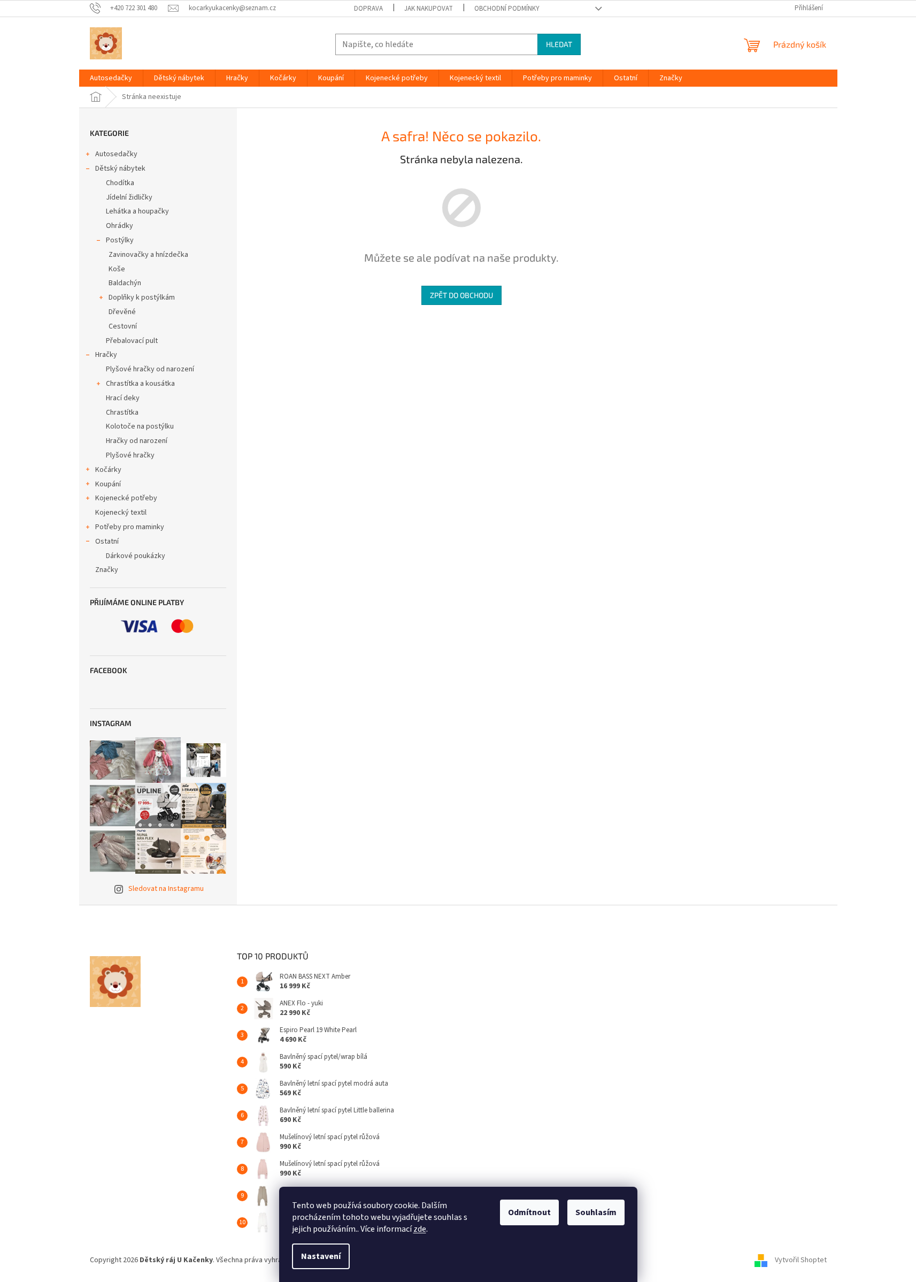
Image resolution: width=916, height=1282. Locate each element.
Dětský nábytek (120, 168)
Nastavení (321, 1256)
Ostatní (107, 541)
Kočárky (108, 469)
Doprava (368, 8)
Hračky (106, 354)
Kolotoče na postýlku (140, 426)
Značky (106, 569)
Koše (117, 269)
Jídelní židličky (129, 197)
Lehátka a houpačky (137, 211)
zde (419, 1229)
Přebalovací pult (132, 340)
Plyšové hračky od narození (150, 369)
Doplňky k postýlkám (142, 297)
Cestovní (123, 326)
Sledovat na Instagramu (166, 888)
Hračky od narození (136, 441)
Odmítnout (529, 1212)
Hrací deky (123, 398)
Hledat (559, 44)
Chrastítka (122, 412)
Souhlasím (596, 1212)
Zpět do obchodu (461, 295)
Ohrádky (119, 225)
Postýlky (120, 240)
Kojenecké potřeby (126, 498)
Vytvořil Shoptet (801, 1260)
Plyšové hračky (130, 455)
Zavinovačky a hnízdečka (148, 254)
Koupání (108, 484)
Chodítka (120, 183)
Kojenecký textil (121, 512)
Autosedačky (116, 154)
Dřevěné (122, 312)
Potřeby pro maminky (129, 527)
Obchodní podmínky (507, 8)
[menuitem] (111, 78)
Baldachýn (125, 283)
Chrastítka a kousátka (140, 383)
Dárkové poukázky (135, 556)
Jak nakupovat (428, 8)
